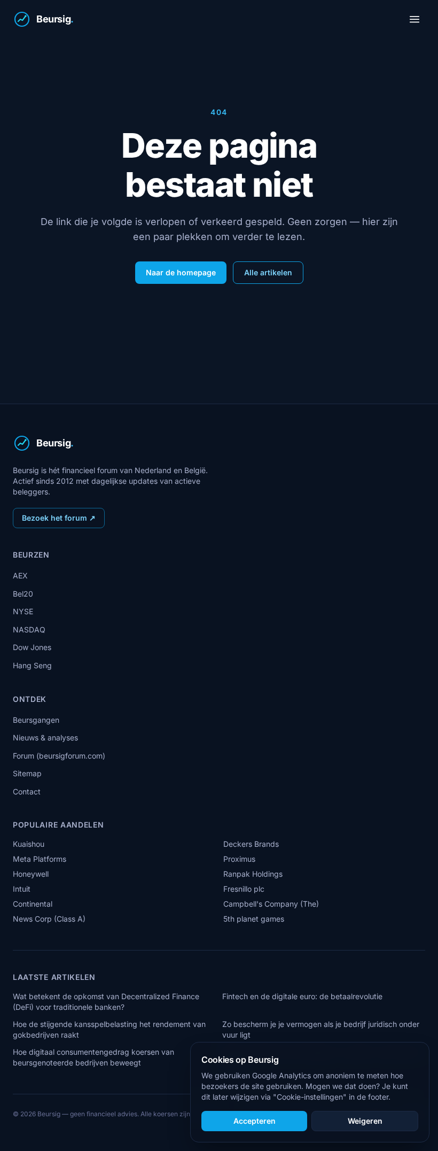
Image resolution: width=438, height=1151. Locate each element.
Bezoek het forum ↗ (59, 517)
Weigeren (365, 1120)
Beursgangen (36, 719)
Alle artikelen (268, 272)
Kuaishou (28, 843)
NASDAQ (29, 629)
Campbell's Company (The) (271, 903)
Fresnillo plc (243, 888)
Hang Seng (32, 665)
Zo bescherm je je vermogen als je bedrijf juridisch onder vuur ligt (320, 1029)
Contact (27, 791)
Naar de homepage (181, 272)
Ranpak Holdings (253, 873)
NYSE (23, 611)
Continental (32, 903)
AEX (20, 575)
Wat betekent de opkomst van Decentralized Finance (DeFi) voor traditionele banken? (106, 1001)
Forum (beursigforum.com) (59, 755)
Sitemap (27, 773)
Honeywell (31, 873)
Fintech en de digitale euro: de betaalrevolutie (302, 996)
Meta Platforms (39, 858)
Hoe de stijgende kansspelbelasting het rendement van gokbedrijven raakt (109, 1029)
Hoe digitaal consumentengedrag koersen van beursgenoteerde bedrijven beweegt (93, 1057)
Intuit (21, 888)
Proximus (239, 858)
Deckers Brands (251, 843)
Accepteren (254, 1120)
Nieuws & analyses (45, 737)
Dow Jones (32, 647)
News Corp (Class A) (49, 918)
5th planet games (253, 918)
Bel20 (23, 593)
